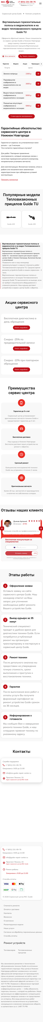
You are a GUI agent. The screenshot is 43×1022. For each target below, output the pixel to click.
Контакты (8, 913)
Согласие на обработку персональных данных (23, 932)
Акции (25, 64)
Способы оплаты (10, 936)
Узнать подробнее (21, 327)
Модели (15, 64)
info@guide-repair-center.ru (17, 857)
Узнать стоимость (29, 56)
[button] (2, 528)
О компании (9, 921)
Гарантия (6, 64)
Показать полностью (9, 180)
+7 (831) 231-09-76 (27, 2)
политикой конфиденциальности (21, 558)
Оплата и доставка (11, 909)
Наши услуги (9, 928)
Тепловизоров (9, 950)
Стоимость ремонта (12, 906)
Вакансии (8, 917)
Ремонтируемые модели (13, 924)
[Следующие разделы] (41, 63)
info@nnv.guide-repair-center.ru (18, 773)
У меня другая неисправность (21, 116)
